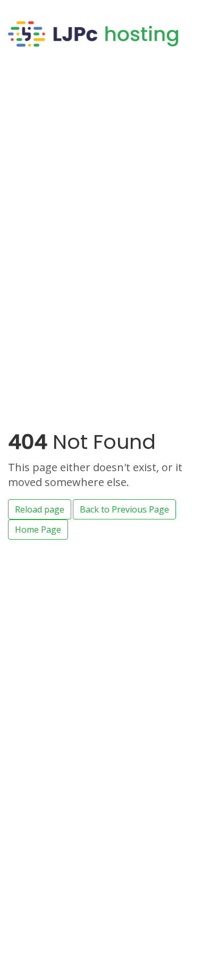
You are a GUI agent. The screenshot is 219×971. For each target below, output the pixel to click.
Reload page (39, 509)
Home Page (38, 529)
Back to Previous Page (124, 509)
